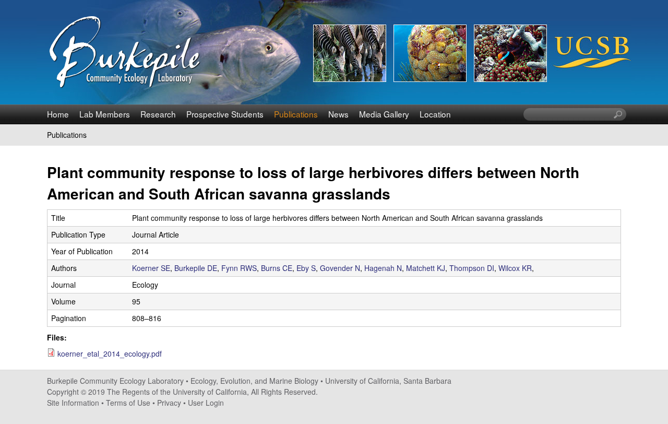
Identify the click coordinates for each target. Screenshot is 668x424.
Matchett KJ (425, 268)
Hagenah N (383, 268)
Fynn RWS (239, 268)
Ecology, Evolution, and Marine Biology (254, 380)
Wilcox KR (515, 268)
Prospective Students (225, 114)
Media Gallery (384, 114)
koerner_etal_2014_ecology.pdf (109, 353)
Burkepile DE (195, 268)
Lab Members (104, 114)
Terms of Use (128, 402)
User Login (206, 402)
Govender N (340, 268)
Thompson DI (471, 268)
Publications (296, 114)
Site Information (73, 402)
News (338, 114)
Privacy (169, 402)
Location (435, 114)
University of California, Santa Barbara (388, 380)
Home (58, 114)
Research (158, 114)
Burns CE (276, 268)
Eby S (306, 268)
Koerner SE (151, 268)
